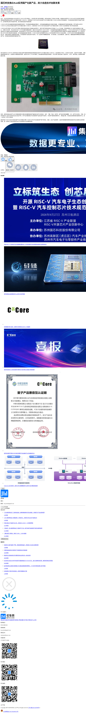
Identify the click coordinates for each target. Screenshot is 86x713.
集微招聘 (12, 620)
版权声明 (7, 620)
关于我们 (26, 620)
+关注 (2, 488)
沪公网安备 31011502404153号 (10, 711)
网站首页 (3, 620)
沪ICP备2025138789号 (33, 707)
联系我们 (17, 620)
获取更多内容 (4, 539)
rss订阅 (34, 620)
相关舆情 (3, 8)
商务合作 (30, 620)
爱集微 (5, 6)
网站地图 (21, 620)
